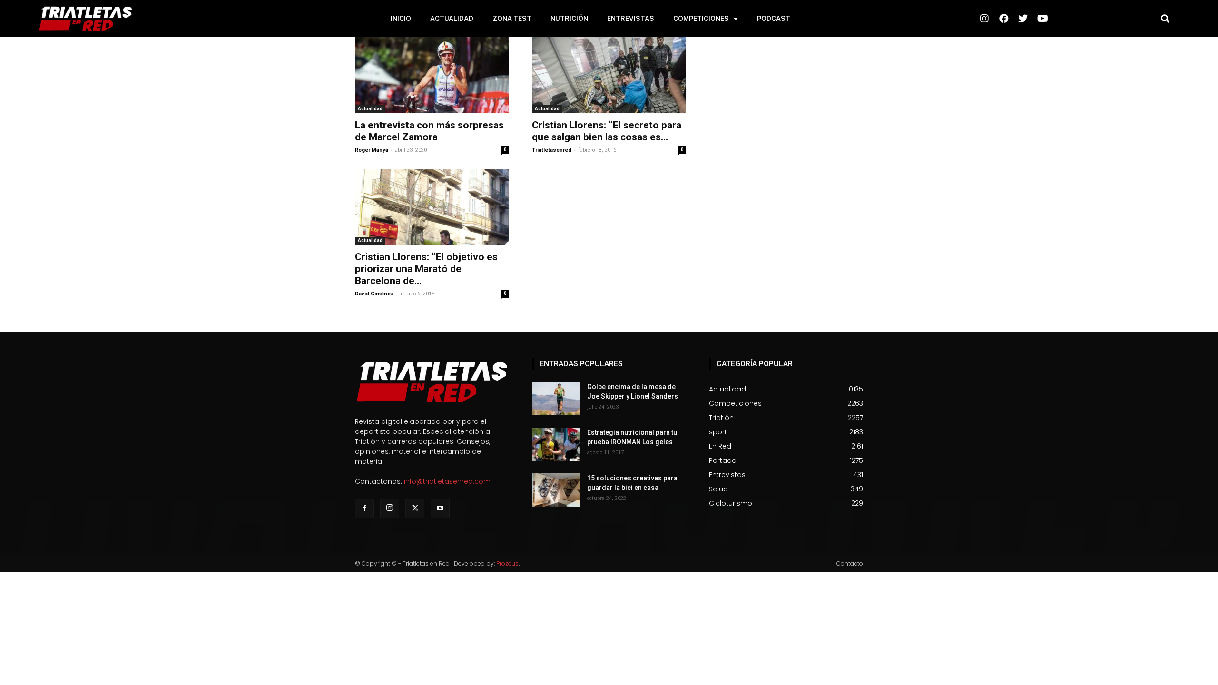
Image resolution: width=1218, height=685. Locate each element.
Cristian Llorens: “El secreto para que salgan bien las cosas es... (606, 131)
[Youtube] (440, 508)
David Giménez (374, 294)
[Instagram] (389, 508)
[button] (1165, 19)
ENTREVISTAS (630, 18)
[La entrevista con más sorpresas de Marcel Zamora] (432, 75)
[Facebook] (364, 508)
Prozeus (507, 563)
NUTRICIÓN (569, 18)
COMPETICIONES (701, 18)
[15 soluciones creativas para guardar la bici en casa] (556, 490)
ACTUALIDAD (451, 18)
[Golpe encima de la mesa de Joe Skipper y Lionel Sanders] (556, 398)
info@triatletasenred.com (447, 481)
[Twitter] (414, 508)
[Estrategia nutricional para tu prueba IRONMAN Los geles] (556, 444)
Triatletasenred (551, 150)
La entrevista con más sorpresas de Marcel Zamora (429, 131)
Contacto (849, 563)
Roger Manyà (371, 150)
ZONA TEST (511, 18)
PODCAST (773, 18)
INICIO (401, 18)
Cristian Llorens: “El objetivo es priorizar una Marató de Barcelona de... (426, 268)
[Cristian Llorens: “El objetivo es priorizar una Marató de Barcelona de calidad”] (432, 207)
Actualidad (370, 108)
